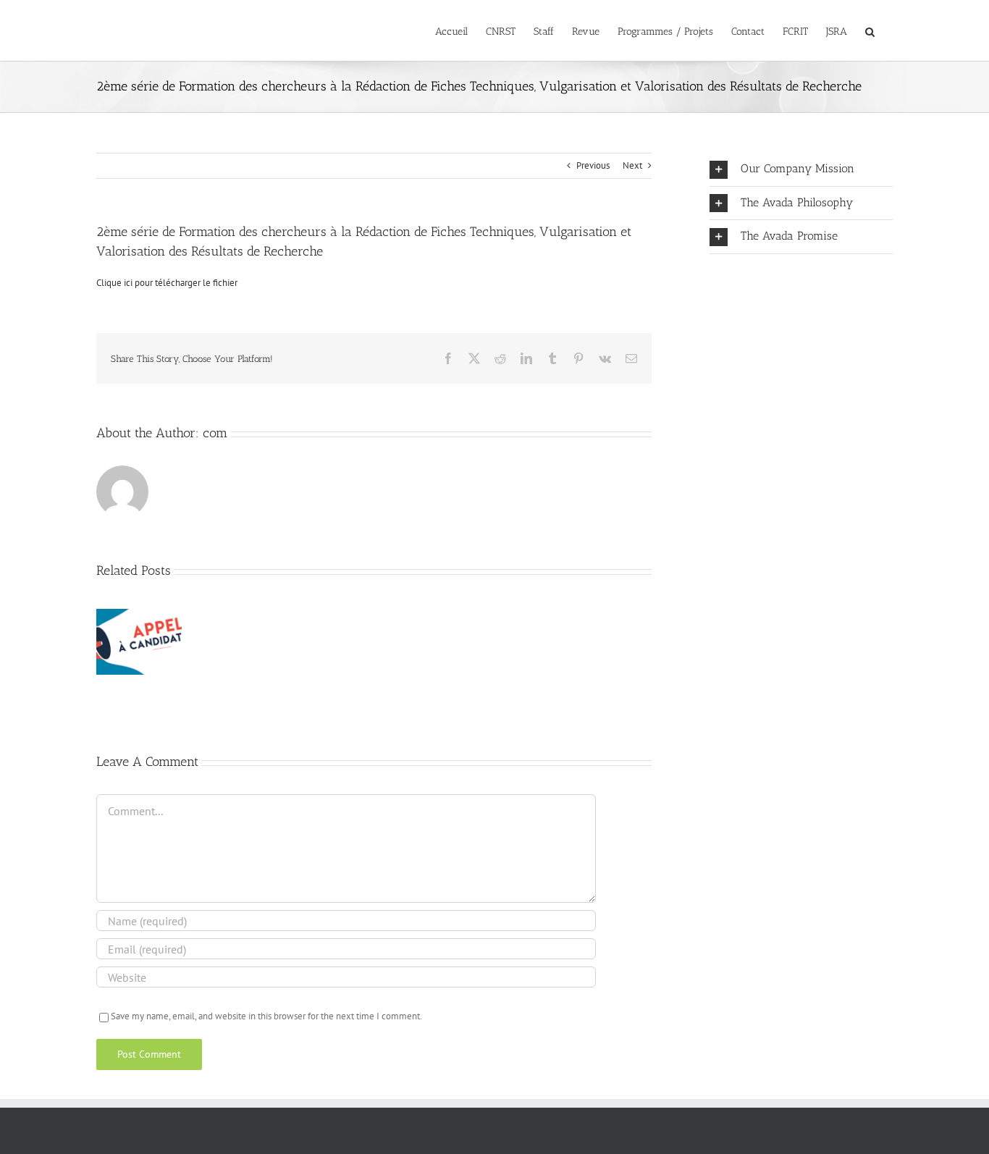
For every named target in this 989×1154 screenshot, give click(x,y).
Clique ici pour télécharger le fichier (166, 283)
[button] (870, 30)
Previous (593, 165)
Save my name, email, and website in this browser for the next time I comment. (266, 1016)
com (215, 433)
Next (632, 165)
